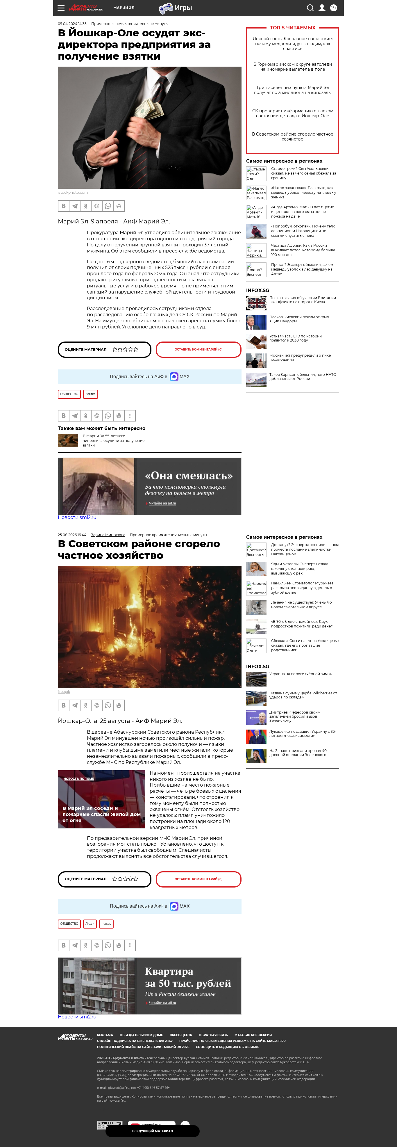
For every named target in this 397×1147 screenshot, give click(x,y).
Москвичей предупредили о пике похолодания (300, 357)
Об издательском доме (141, 1035)
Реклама (105, 1035)
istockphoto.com (73, 192)
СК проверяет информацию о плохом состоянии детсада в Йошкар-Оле (292, 113)
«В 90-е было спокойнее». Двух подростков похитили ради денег (301, 623)
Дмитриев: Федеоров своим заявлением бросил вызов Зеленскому (294, 716)
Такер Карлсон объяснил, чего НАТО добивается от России (302, 377)
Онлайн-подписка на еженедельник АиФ (135, 1041)
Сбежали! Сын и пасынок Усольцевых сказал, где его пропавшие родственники (305, 645)
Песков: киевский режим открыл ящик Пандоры (299, 319)
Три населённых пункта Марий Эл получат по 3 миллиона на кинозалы (293, 90)
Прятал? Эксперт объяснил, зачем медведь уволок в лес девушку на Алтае (302, 269)
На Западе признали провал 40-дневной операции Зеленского (298, 753)
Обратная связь (213, 1035)
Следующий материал (152, 1131)
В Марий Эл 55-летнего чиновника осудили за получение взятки (113, 440)
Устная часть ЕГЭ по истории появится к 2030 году (295, 338)
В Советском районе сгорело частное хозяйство (292, 137)
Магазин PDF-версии (253, 1035)
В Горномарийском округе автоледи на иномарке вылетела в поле (292, 67)
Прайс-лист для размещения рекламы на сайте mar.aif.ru (232, 1041)
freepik (64, 691)
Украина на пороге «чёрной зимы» (300, 674)
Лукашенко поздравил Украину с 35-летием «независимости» (302, 734)
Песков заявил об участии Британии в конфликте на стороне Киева (302, 300)
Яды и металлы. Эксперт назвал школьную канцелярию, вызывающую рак (299, 568)
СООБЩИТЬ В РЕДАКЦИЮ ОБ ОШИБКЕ (227, 1047)
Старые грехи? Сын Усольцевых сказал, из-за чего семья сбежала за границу (303, 173)
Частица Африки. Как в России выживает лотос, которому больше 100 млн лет (303, 250)
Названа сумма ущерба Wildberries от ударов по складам (303, 695)
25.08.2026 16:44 (72, 535)
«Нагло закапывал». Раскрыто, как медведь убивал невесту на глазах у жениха (303, 192)
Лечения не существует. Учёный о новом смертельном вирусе (301, 604)
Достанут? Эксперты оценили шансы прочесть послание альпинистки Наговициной (305, 549)
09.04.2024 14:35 (72, 24)
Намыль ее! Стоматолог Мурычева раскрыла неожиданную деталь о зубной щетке (302, 588)
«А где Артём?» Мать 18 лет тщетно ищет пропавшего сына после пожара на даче (302, 211)
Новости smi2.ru (77, 517)
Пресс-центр (181, 1035)
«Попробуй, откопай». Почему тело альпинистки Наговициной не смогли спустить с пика (303, 231)
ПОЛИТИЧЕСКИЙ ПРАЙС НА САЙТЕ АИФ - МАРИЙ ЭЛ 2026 (143, 1047)
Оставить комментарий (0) (199, 349)
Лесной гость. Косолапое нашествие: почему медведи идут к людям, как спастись (293, 43)
